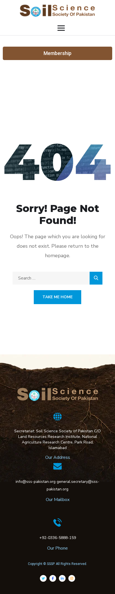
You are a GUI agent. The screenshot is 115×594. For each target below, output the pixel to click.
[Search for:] (57, 278)
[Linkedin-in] (62, 578)
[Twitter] (43, 578)
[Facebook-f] (52, 578)
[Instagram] (71, 578)
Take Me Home (57, 297)
